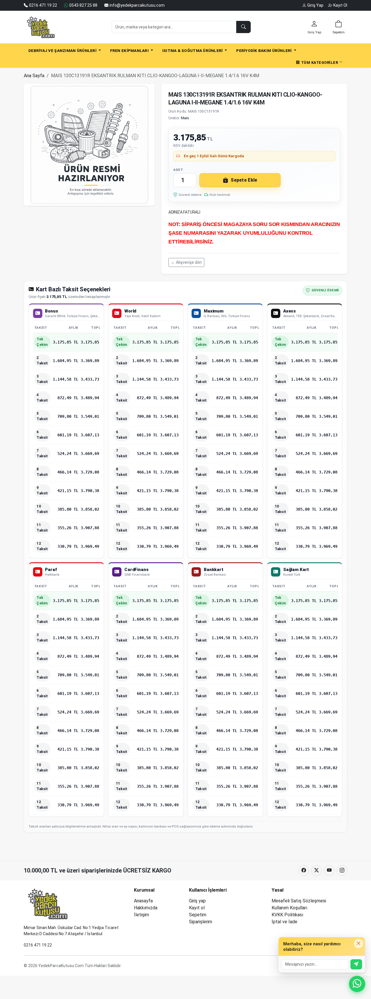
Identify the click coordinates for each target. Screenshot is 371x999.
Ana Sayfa (34, 75)
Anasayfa (143, 901)
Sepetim (197, 914)
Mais (185, 118)
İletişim (141, 914)
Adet (178, 170)
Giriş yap (197, 901)
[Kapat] (358, 943)
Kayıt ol (197, 908)
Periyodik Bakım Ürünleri (264, 50)
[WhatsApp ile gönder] (356, 964)
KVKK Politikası (287, 914)
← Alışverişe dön (186, 262)
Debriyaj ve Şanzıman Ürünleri (62, 50)
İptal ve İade (284, 921)
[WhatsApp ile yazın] (357, 984)
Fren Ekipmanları (130, 50)
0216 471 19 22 (38, 945)
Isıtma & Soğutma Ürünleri (193, 50)
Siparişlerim (200, 921)
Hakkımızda (145, 908)
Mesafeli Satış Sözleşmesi (299, 901)
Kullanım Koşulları (289, 908)
